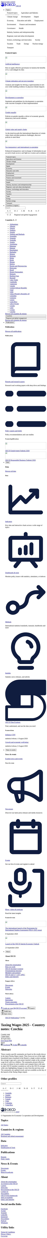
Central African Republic (18, 288)
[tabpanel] (25, 103)
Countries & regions (12, 205)
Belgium (13, 256)
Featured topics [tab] (12, 13)
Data (7, 462)
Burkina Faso (14, 276)
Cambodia (13, 282)
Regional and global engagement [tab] (25, 215)
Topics (8, 10)
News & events (11, 750)
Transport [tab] (10, 48)
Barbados (13, 252)
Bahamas (13, 246)
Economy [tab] (10, 21)
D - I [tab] (16, 211)
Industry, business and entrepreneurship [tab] (20, 32)
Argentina (13, 236)
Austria (12, 242)
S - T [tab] (37, 211)
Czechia (12, 312)
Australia (13, 240)
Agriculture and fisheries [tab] (29, 13)
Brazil (12, 270)
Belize (12, 258)
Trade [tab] (18, 44)
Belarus (12, 254)
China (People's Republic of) (20, 294)
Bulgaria (13, 274)
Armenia (13, 238)
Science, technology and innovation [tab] (19, 40)
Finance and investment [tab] (27, 24)
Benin (12, 260)
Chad (11, 290)
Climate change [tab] (12, 17)
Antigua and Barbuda (17, 234)
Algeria (12, 228)
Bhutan (12, 262)
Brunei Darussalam (16, 272)
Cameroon (13, 284)
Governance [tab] (11, 28)
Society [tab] (37, 40)
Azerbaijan (13, 244)
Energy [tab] (26, 44)
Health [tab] (21, 28)
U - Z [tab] (9, 215)
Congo (12, 300)
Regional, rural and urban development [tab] (20, 36)
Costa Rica (13, 302)
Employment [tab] (39, 21)
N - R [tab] (30, 211)
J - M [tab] (23, 211)
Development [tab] (25, 17)
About (8, 951)
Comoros (13, 298)
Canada (12, 286)
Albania (12, 226)
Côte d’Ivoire (14, 304)
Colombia (13, 296)
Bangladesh (14, 250)
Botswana (13, 268)
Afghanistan (14, 224)
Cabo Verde (14, 280)
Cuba (11, 308)
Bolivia (12, 264)
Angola (12, 232)
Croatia (12, 306)
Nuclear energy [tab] (37, 44)
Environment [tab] (11, 24)
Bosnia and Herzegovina (18, 266)
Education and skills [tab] (24, 21)
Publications (10, 322)
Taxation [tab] (10, 44)
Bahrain (12, 248)
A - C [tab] (9, 211)
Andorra (12, 230)
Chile (11, 292)
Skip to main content (8, 2)
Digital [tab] (36, 17)
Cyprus (12, 310)
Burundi (12, 278)
